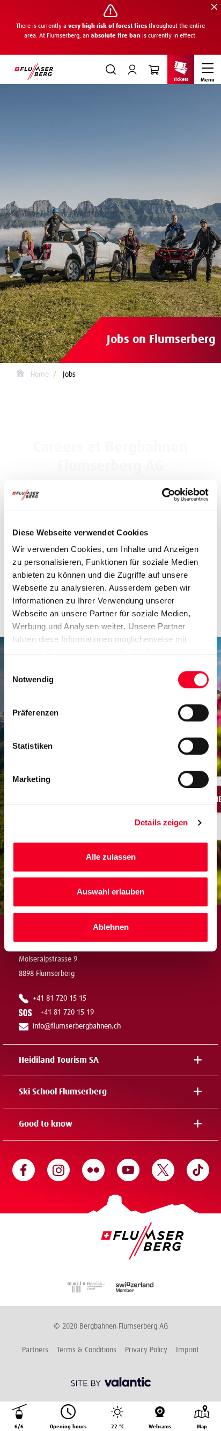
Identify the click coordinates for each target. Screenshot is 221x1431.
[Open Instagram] (58, 1170)
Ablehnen (111, 926)
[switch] (193, 712)
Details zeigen (161, 822)
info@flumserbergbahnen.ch (77, 1026)
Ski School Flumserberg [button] (63, 1091)
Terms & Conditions (86, 1350)
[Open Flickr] (93, 1170)
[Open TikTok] (198, 1170)
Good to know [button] (45, 1124)
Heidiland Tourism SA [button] (59, 1060)
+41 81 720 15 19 (69, 1012)
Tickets (180, 79)
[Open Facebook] (23, 1170)
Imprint (187, 1350)
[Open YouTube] (128, 1170)
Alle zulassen (111, 856)
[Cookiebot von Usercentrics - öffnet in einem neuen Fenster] (162, 495)
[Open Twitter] (163, 1170)
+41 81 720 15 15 (59, 998)
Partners (35, 1350)
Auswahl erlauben (110, 891)
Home (38, 374)
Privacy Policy (146, 1350)
